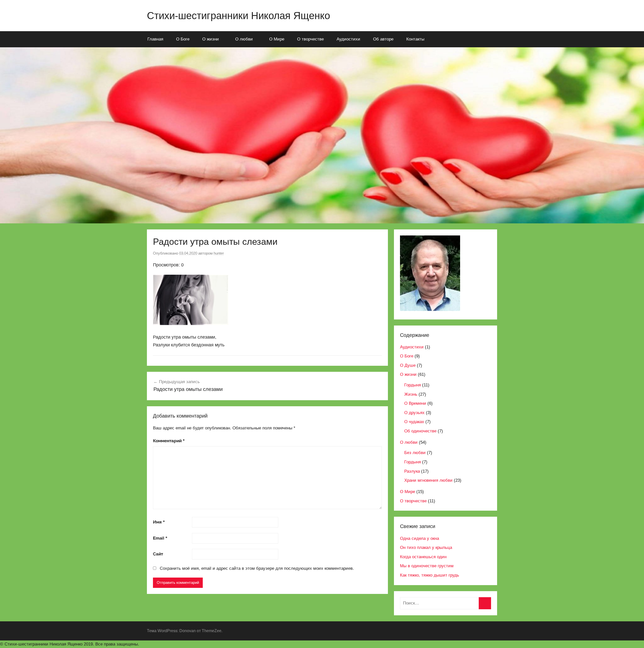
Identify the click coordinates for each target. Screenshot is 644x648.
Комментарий (169, 440)
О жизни (210, 39)
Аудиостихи (348, 39)
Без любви (415, 452)
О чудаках (414, 421)
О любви (244, 39)
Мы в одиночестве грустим (427, 565)
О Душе (408, 365)
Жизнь (410, 394)
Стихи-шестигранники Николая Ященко (238, 15)
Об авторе (383, 39)
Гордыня (412, 385)
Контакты (415, 39)
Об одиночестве (420, 431)
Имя (159, 522)
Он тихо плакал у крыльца (426, 547)
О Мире (276, 39)
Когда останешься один (423, 556)
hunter (219, 253)
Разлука (412, 471)
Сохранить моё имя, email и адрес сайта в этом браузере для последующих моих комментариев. (257, 568)
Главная (155, 39)
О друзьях (414, 412)
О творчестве (310, 39)
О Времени (415, 403)
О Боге (182, 39)
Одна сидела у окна (419, 538)
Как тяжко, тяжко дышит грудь (429, 575)
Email (160, 538)
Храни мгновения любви (428, 480)
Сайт (158, 554)
